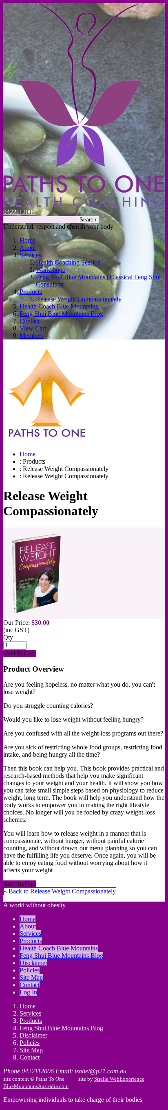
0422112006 (19, 211)
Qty (8, 637)
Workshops (50, 269)
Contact (30, 320)
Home (27, 240)
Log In (28, 992)
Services (30, 255)
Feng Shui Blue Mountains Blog (61, 313)
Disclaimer (33, 962)
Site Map (31, 977)
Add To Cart (19, 883)
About (28, 247)
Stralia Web (106, 1079)
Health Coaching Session (68, 262)
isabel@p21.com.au (100, 1071)
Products (31, 291)
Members (32, 335)
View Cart (33, 328)
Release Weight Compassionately (79, 299)
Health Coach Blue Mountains (59, 306)
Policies (30, 970)
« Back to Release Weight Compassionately (60, 891)
